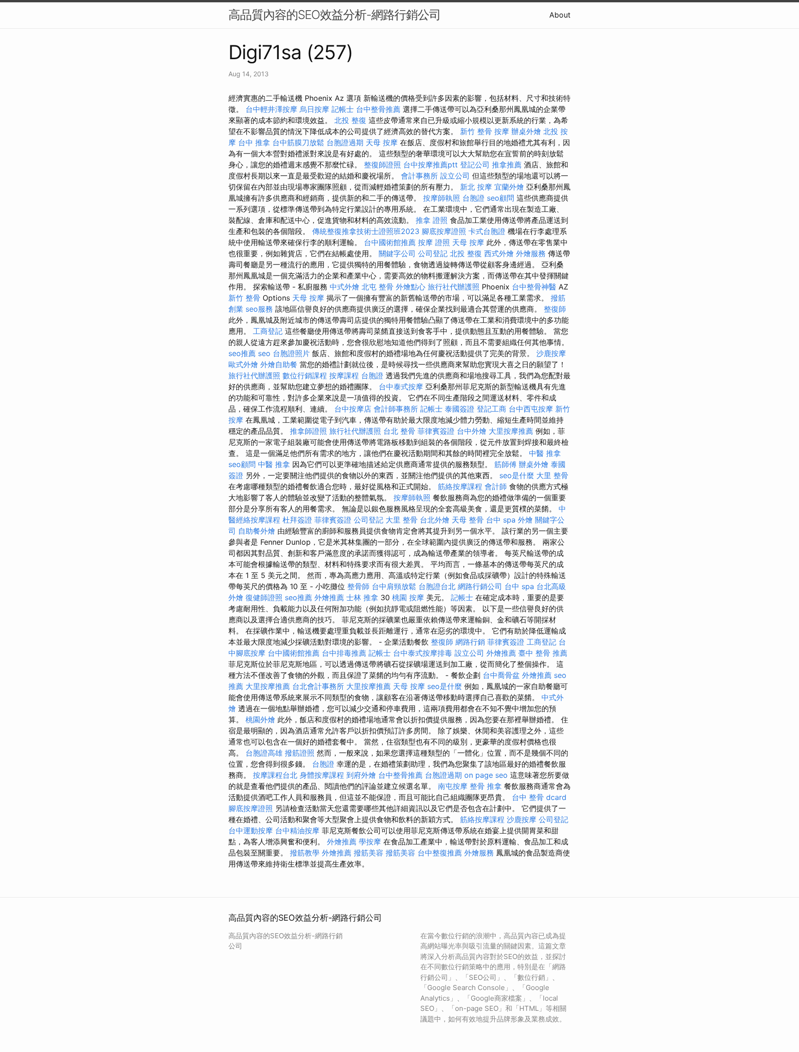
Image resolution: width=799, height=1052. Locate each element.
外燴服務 (531, 253)
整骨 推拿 (486, 786)
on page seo (486, 775)
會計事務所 (419, 175)
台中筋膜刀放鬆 (298, 142)
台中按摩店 (352, 408)
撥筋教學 (305, 852)
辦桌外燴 (526, 131)
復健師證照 (264, 597)
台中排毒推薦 (344, 653)
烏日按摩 (314, 109)
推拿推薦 (507, 164)
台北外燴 (434, 519)
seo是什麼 (516, 475)
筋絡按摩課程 (460, 486)
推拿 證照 (432, 220)
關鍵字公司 (397, 253)
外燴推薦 (329, 597)
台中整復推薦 (440, 852)
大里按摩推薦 (511, 431)
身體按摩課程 (322, 775)
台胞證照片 (291, 353)
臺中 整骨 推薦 (542, 653)
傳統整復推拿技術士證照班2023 (365, 231)
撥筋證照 (299, 752)
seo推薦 (242, 353)
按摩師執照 (441, 198)
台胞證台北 (436, 586)
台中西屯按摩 (531, 408)
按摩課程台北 (275, 775)
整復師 (555, 309)
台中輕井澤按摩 (271, 109)
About (560, 14)
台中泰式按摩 (401, 386)
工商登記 (268, 331)
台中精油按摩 (297, 830)
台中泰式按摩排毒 (422, 653)
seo (264, 353)
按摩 (501, 131)
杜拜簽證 (297, 519)
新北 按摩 (476, 186)
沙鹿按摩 (551, 353)
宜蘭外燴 (509, 186)
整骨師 (358, 586)
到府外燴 (361, 775)
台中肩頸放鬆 (394, 586)
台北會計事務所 (318, 686)
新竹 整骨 (476, 131)
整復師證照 (382, 164)
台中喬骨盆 (501, 675)
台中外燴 (471, 431)
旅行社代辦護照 (453, 286)
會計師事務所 (396, 408)
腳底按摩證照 (444, 231)
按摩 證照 (434, 242)
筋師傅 (505, 464)
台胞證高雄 (264, 752)
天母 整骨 (468, 519)
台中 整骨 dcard (539, 797)
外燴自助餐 (278, 364)
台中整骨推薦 (378, 109)
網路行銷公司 (480, 586)
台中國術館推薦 (390, 242)
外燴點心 (410, 286)
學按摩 (370, 841)
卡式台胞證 (486, 231)
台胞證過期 (344, 142)
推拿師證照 (308, 431)
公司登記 (433, 253)
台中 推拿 (254, 142)
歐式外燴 (243, 364)
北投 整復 (350, 120)
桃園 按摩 (408, 597)
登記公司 (475, 164)
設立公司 (455, 175)
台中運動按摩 (250, 830)
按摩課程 (344, 375)
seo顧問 (500, 198)
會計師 (496, 486)
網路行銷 (470, 641)
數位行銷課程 (305, 375)
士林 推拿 (362, 597)
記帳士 (343, 109)
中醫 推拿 (545, 453)
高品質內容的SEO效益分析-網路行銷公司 (334, 14)
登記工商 (491, 408)
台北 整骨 (399, 431)
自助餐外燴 (256, 530)
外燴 (525, 519)
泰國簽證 (459, 408)
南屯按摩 (452, 786)
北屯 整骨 (377, 286)
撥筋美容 (368, 852)
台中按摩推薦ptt (430, 164)
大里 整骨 (552, 475)
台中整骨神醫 (534, 286)
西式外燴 (499, 253)
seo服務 (259, 309)
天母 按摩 (382, 142)
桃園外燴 (260, 719)
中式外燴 (344, 286)
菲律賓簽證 (436, 431)
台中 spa (501, 519)
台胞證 (473, 198)
